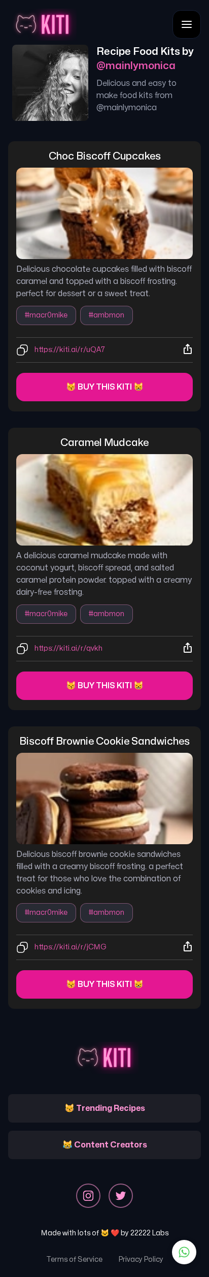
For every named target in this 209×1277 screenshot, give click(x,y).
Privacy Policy (141, 1259)
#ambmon (106, 315)
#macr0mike (46, 315)
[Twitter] (121, 1196)
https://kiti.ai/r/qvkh (68, 648)
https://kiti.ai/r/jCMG (70, 947)
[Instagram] (88, 1196)
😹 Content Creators (104, 1145)
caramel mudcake (104, 443)
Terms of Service (74, 1259)
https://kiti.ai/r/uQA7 (69, 349)
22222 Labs (149, 1233)
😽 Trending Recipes (104, 1108)
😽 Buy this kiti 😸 (105, 387)
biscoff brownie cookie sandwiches (104, 741)
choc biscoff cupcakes (105, 156)
